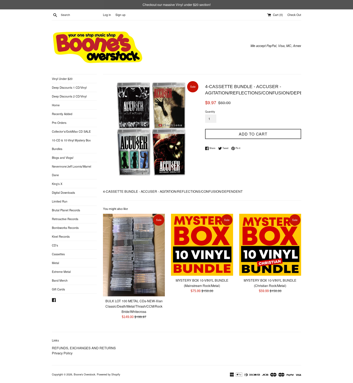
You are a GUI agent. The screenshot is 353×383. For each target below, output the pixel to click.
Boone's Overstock (84, 374)
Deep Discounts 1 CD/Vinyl (69, 87)
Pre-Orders (59, 123)
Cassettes (58, 254)
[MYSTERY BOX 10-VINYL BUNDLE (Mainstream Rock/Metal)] (202, 245)
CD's (55, 245)
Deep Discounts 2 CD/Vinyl (69, 96)
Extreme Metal (61, 272)
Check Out (294, 14)
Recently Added (62, 114)
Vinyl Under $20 (62, 79)
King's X (57, 184)
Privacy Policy (62, 353)
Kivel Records (61, 236)
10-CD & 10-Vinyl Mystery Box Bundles (71, 144)
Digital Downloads (63, 192)
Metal (55, 263)
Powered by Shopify (108, 374)
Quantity (210, 111)
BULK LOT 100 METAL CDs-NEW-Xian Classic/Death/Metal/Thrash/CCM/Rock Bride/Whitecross (134, 306)
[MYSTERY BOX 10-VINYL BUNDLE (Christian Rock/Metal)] (270, 245)
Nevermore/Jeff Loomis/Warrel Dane (71, 170)
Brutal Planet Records (66, 210)
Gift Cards (58, 289)
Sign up (120, 14)
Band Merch (60, 280)
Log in (107, 14)
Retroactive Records (65, 219)
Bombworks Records (65, 228)
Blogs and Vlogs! (63, 158)
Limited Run (59, 201)
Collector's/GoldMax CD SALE (71, 131)
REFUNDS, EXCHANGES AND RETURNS (84, 348)
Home (56, 105)
